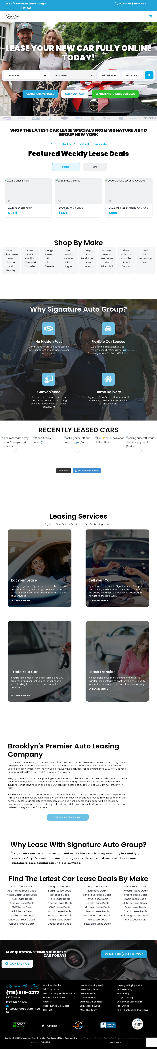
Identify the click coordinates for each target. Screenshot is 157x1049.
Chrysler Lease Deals (21, 924)
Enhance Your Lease (54, 997)
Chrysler (30, 266)
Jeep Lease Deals (97, 886)
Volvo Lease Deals (135, 919)
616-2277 (22, 992)
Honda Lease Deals (59, 911)
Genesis (49, 266)
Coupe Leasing (125, 997)
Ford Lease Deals (60, 899)
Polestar (126, 254)
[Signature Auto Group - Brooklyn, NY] (12, 16)
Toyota (146, 254)
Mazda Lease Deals (97, 911)
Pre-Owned (123, 1005)
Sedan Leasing (124, 989)
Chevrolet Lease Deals (21, 919)
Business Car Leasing (91, 1001)
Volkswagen (146, 258)
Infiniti (68, 262)
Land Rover (87, 258)
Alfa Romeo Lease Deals (22, 890)
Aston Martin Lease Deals (22, 895)
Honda (69, 254)
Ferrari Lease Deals (59, 890)
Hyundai (68, 258)
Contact (47, 1010)
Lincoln (88, 266)
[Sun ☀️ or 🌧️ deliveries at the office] (109, 451)
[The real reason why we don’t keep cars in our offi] (16, 451)
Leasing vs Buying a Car (129, 985)
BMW (30, 250)
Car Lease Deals (88, 997)
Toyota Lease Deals (135, 911)
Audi (10, 266)
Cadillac (30, 258)
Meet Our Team (88, 1010)
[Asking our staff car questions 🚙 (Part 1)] (78, 451)
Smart (126, 262)
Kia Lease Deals (97, 890)
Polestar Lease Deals (135, 890)
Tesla (146, 250)
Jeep (88, 250)
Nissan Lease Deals (135, 886)
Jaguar (68, 266)
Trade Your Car (24, 671)
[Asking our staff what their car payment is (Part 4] (140, 451)
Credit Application (52, 985)
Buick (30, 254)
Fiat (49, 258)
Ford (49, 262)
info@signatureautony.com (23, 1010)
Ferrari (49, 254)
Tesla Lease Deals (135, 907)
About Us (48, 1001)
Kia (88, 254)
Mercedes (107, 258)
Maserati (107, 250)
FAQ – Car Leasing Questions (132, 1010)
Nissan (126, 250)
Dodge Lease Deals (59, 886)
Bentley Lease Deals (22, 903)
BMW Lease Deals (22, 907)
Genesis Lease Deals (60, 903)
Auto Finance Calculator (56, 1005)
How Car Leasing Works (92, 985)
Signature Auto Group (47, 1038)
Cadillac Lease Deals (22, 915)
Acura (10, 250)
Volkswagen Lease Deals (135, 915)
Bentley (10, 270)
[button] (78, 858)
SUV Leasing (123, 993)
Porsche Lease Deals (135, 895)
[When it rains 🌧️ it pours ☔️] (47, 451)
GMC (69, 250)
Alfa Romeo (11, 254)
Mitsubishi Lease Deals (97, 924)
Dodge (49, 250)
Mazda (107, 254)
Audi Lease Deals (22, 899)
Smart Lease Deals (135, 899)
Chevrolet (30, 262)
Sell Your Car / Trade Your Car (59, 993)
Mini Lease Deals (97, 919)
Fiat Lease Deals (59, 895)
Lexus (88, 262)
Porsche (126, 258)
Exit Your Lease (24, 580)
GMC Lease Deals (59, 907)
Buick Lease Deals (22, 911)
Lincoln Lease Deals (97, 903)
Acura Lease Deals (22, 886)
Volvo (145, 262)
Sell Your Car (100, 580)
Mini (107, 262)
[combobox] (27, 75)
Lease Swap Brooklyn (91, 989)
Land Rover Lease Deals (97, 895)
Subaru (126, 266)
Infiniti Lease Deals (60, 919)
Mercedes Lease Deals (97, 915)
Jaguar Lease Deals (59, 924)
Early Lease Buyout (90, 1005)
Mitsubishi (107, 266)
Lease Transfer (102, 671)
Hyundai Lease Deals (60, 915)
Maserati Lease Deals (97, 907)
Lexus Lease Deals (97, 899)
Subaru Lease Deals (135, 903)
